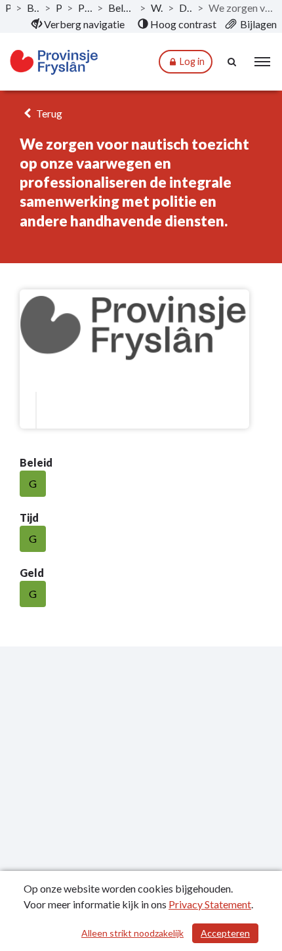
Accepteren (225, 933)
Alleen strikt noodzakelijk (132, 933)
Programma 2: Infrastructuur (84, 7)
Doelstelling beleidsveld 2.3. (185, 7)
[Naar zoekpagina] (233, 62)
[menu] (262, 62)
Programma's (59, 7)
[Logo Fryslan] (54, 62)
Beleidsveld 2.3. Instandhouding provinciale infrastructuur (121, 7)
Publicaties (7, 7)
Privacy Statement (210, 904)
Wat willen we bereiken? (156, 7)
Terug (48, 113)
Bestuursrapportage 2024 (33, 7)
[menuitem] (78, 24)
